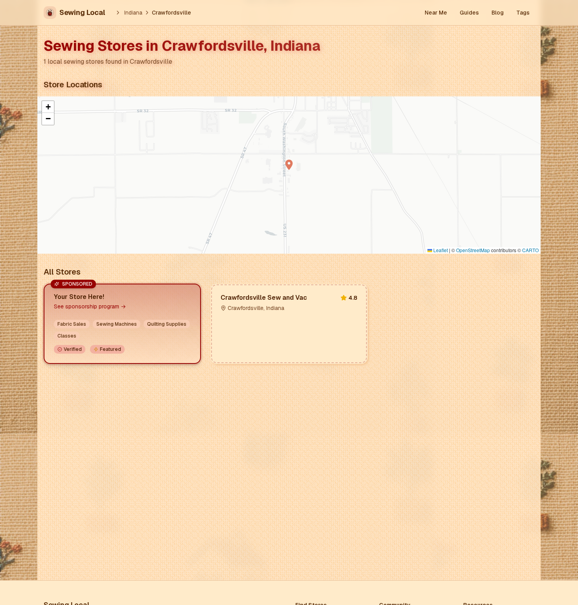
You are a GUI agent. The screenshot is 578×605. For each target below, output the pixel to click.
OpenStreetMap (473, 250)
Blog (497, 12)
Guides (469, 12)
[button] (289, 165)
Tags (523, 12)
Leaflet (440, 250)
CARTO (530, 250)
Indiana (133, 12)
